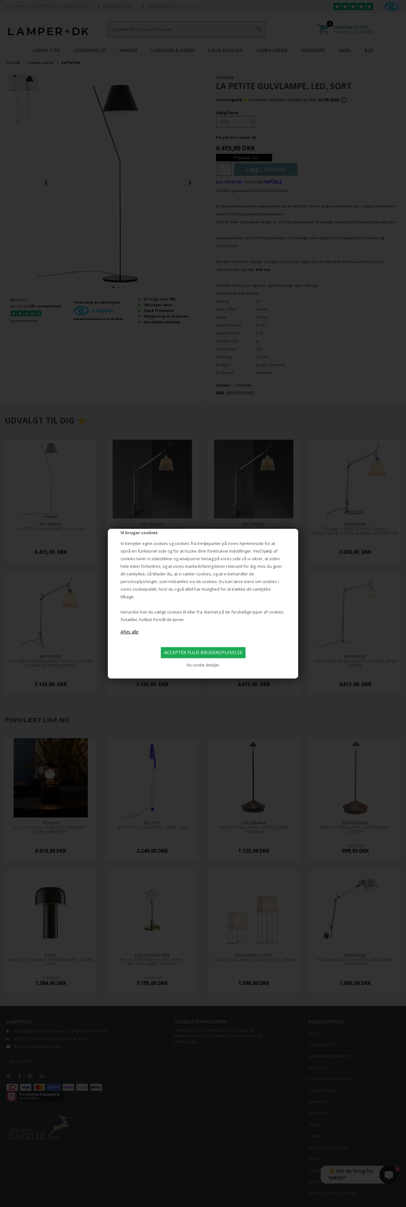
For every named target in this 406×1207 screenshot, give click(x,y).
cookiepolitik (145, 589)
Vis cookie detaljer (203, 665)
